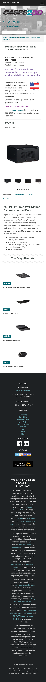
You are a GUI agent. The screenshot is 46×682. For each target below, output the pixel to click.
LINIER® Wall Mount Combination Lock (14, 366)
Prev (6, 182)
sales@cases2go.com (23, 390)
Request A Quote (18, 110)
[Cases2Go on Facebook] (19, 444)
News (23, 432)
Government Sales (23, 419)
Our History (23, 415)
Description (7, 194)
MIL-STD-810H (27, 613)
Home (5, 37)
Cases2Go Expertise (9, 199)
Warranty (31, 194)
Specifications (19, 194)
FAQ (23, 429)
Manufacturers (13, 37)
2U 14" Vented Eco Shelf (10, 314)
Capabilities (23, 417)
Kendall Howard (24, 37)
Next (39, 182)
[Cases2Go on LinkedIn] (26, 444)
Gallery (23, 434)
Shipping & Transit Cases (11, 3)
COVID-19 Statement (23, 424)
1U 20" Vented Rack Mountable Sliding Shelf (16, 288)
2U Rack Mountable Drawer (11, 340)
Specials (23, 427)
